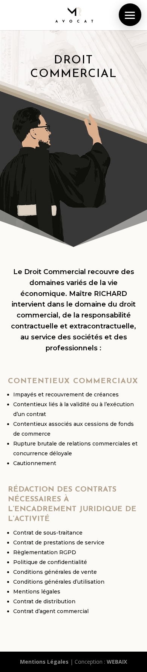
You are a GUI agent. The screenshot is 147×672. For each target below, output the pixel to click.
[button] (130, 14)
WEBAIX (117, 661)
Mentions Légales (44, 661)
